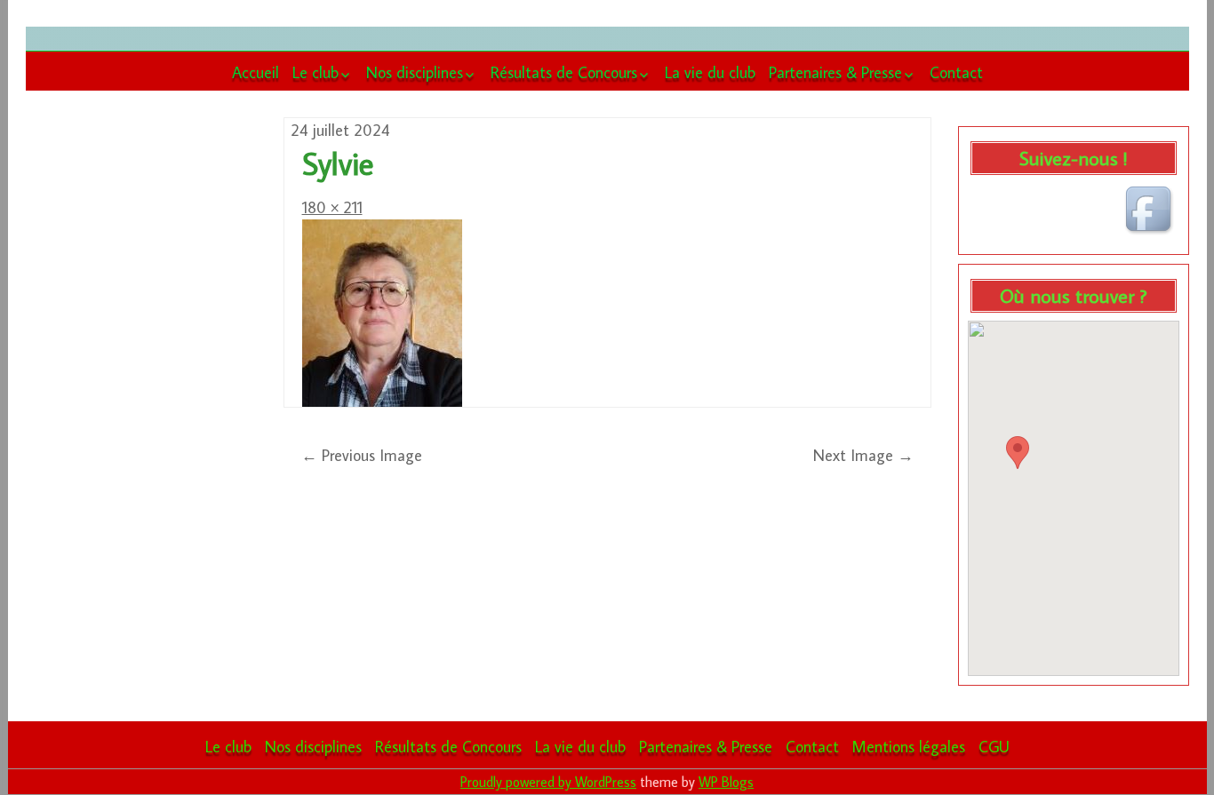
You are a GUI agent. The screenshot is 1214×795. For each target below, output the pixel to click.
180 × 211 (332, 207)
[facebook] (1150, 211)
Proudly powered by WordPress (548, 782)
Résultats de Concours (564, 72)
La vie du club (710, 72)
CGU (994, 746)
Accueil (255, 72)
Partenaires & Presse (835, 72)
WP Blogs (726, 782)
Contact (956, 72)
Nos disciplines (414, 72)
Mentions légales (908, 746)
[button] (1017, 452)
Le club (315, 72)
